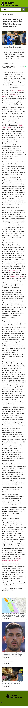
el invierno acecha (17, 90)
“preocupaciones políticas (17, 276)
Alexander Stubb (14, 270)
